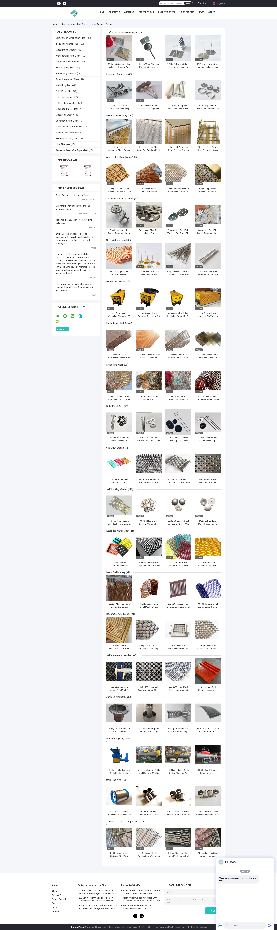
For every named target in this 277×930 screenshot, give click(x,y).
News (201, 12)
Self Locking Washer (66, 103)
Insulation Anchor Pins (67, 44)
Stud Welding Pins (65, 67)
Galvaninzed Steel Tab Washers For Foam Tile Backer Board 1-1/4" (178, 233)
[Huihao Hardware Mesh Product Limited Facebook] (58, 3)
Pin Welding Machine (66, 73)
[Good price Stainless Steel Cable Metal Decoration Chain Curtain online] (208, 131)
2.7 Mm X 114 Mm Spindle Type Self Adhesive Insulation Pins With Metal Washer (96, 900)
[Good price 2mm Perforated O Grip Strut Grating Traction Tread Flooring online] (119, 464)
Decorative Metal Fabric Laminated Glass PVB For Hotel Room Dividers (207, 358)
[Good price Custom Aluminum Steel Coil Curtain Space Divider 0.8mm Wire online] (119, 588)
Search (188, 3)
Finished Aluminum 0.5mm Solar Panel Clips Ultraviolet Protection (148, 441)
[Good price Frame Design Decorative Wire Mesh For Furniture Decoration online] (178, 630)
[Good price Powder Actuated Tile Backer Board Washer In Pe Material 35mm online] (119, 215)
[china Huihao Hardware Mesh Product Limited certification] (64, 170)
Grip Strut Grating (64, 97)
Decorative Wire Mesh (67, 120)
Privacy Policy (77, 927)
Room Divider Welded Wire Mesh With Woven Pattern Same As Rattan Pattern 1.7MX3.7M (141, 900)
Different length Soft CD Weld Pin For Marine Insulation (119, 274)
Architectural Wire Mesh (68, 55)
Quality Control (167, 12)
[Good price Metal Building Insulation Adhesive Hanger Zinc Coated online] (119, 48)
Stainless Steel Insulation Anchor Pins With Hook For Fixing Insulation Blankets (97, 892)
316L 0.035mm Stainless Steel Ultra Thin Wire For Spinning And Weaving (178, 814)
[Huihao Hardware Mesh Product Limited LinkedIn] (64, 3)
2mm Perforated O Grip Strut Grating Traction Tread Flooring (119, 482)
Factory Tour (146, 12)
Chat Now (202, 3)
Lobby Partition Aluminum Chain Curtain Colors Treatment (119, 150)
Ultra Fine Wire (63, 144)
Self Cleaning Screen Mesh (69, 126)
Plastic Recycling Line (67, 138)
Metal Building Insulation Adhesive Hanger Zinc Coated (119, 67)
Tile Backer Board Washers (69, 61)
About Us (129, 12)
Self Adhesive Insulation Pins (70, 38)
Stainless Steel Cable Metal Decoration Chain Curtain (207, 150)
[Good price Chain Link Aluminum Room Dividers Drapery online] (178, 131)
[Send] (269, 925)
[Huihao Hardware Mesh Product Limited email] (59, 316)
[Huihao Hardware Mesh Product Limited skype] (82, 316)
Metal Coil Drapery (65, 114)
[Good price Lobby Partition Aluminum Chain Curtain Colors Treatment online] (119, 131)
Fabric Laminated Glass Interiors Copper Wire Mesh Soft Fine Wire (149, 358)
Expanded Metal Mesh (67, 109)
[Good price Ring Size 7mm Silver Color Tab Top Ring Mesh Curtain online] (149, 131)
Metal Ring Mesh (64, 85)
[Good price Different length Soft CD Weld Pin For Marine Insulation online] (119, 256)
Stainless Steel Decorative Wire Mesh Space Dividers (119, 648)
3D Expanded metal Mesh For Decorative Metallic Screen (178, 565)
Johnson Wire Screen (66, 132)
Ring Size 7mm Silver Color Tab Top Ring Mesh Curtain (148, 150)
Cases (211, 12)
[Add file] (220, 925)
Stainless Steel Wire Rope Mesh (72, 150)
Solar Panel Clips (64, 91)
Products (114, 12)
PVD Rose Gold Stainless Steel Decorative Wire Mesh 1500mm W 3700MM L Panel (138, 907)
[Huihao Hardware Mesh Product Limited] (74, 13)
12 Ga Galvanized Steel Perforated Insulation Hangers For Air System (178, 67)
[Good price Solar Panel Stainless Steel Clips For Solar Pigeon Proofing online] (178, 422)
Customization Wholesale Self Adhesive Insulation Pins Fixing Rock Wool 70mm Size (98, 907)
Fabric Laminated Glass (67, 79)
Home (101, 12)
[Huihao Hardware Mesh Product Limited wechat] (74, 316)
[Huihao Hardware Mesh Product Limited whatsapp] (66, 316)
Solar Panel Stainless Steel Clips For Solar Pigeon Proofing (178, 441)
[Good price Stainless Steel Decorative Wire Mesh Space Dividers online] (119, 630)
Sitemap (56, 911)
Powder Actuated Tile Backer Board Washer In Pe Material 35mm (119, 233)
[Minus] (270, 862)
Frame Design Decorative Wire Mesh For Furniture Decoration (178, 648)
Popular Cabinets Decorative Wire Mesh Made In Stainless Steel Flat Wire (141, 892)
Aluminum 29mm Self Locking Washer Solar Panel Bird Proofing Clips (119, 441)
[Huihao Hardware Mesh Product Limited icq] (59, 322)
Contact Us (187, 12)
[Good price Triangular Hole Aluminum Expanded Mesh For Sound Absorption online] (208, 547)
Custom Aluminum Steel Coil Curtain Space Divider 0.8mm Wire (119, 607)
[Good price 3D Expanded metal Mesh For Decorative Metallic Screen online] (178, 547)
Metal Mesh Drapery (66, 49)
